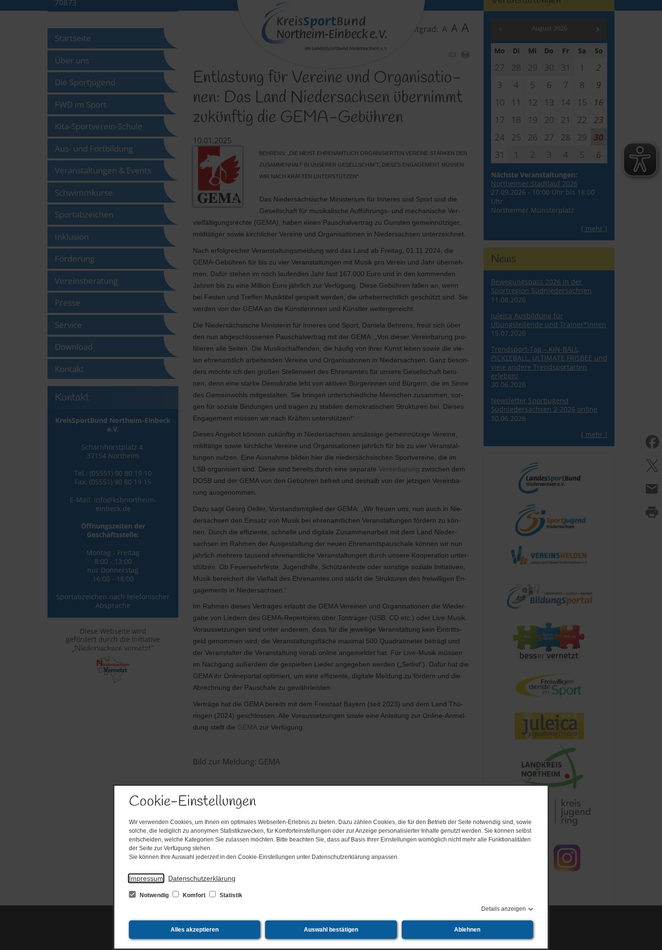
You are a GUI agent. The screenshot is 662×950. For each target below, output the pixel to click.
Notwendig (154, 895)
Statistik (230, 895)
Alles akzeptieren (195, 929)
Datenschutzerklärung (202, 878)
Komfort (194, 895)
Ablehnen (467, 929)
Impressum (146, 878)
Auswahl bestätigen (331, 929)
